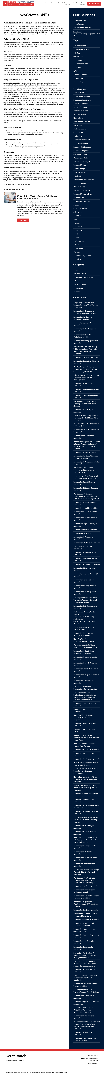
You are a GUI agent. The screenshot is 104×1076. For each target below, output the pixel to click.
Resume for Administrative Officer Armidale (84, 930)
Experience (77, 230)
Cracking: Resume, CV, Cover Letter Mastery (84, 628)
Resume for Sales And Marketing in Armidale (86, 806)
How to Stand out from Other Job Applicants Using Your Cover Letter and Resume (86, 839)
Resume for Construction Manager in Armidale (83, 634)
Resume (76, 292)
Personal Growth (80, 172)
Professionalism (79, 129)
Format (76, 205)
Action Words (78, 93)
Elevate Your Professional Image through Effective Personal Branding (86, 871)
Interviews (77, 259)
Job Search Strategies (81, 161)
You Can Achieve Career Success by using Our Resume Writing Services (86, 819)
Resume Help (78, 198)
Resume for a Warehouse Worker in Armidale (86, 463)
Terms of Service (26, 1072)
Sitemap (43, 1072)
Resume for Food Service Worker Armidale (86, 970)
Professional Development (83, 179)
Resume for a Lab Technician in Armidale (86, 503)
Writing (76, 252)
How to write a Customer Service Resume (83, 640)
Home (47, 3)
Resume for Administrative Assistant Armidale (84, 891)
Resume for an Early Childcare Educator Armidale (85, 457)
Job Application (79, 46)
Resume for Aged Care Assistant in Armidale (86, 1002)
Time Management (80, 103)
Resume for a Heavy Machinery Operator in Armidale (86, 897)
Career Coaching (79, 183)
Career (75, 270)
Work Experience (80, 89)
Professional (78, 248)
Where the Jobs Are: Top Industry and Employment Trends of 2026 (83, 470)
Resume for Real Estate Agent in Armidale (86, 575)
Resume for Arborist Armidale (85, 529)
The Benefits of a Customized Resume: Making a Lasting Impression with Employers (84, 880)
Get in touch (77, 32)
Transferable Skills (80, 158)
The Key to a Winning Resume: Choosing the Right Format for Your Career (85, 417)
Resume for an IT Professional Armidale (85, 754)
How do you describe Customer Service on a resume (85, 764)
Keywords (77, 85)
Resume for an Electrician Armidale (83, 437)
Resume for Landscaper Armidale (86, 759)
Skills (75, 234)
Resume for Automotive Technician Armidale (82, 336)
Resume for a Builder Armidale (85, 508)
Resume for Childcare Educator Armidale (85, 489)
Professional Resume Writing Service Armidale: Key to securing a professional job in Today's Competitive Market (84, 618)
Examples (77, 216)
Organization (78, 56)
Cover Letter (78, 288)
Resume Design (79, 82)
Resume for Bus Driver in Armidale (83, 682)
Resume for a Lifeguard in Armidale (83, 997)
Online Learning (79, 136)
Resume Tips (78, 78)
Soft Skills (77, 176)
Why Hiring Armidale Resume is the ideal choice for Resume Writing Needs (86, 377)
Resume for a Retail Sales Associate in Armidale (83, 652)
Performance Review (81, 122)
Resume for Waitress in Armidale (86, 543)
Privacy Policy (36, 1072)
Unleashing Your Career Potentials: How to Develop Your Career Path (86, 737)
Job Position (78, 212)
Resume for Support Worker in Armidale (85, 324)
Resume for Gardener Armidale (85, 910)
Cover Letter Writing (81, 49)
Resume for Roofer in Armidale (85, 886)
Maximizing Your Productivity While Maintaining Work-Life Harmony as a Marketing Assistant (85, 350)
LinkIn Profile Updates (82, 28)
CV (74, 281)
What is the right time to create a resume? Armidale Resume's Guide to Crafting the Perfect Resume (86, 445)
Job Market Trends (80, 154)
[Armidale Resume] (18, 5)
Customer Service (80, 208)
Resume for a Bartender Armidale (82, 853)
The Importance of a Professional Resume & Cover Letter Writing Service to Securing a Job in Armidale (86, 1025)
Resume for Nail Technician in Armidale (85, 607)
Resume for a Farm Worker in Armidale (85, 519)
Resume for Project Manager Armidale (84, 724)
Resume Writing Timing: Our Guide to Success (84, 1039)
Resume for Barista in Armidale (85, 357)
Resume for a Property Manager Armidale (86, 812)
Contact (82, 5)
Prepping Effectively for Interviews (82, 547)
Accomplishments (80, 64)
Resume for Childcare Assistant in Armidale (85, 794)
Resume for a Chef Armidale (84, 452)
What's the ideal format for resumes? (84, 710)
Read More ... (23, 220)
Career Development (81, 150)
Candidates (77, 226)
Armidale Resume (11, 1072)
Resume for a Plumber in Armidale (83, 538)
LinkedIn (71, 3)
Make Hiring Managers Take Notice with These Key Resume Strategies (85, 787)
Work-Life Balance (80, 107)
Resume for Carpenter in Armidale (83, 948)
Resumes (53, 3)
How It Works (80, 3)
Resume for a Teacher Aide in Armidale (85, 513)
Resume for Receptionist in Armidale (84, 865)
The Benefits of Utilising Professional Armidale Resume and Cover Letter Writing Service (86, 496)
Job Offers (77, 53)
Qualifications (78, 241)
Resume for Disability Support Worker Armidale (85, 985)
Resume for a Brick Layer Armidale (83, 826)
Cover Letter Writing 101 (82, 533)
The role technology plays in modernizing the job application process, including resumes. (86, 963)
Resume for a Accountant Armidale (83, 1017)
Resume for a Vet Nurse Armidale (82, 384)
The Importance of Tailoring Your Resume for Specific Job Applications (86, 977)
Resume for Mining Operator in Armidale (85, 342)
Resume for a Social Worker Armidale (84, 832)
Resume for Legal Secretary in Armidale (85, 525)
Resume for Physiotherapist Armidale (84, 569)
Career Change (79, 169)
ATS (75, 71)
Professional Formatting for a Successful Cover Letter (85, 914)
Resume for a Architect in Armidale (83, 942)
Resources (68, 5)
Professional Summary (82, 96)
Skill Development (80, 143)
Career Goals (78, 132)
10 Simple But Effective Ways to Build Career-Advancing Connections (37, 197)
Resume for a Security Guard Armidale (84, 593)
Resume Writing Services (83, 277)
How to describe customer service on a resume (83, 744)
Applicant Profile (80, 74)
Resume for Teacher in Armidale (86, 919)
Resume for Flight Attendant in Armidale (85, 670)
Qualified (76, 223)
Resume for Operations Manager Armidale (86, 362)
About (76, 5)
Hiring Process (79, 187)
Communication (79, 60)
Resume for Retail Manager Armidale (84, 483)
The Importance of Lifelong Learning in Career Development (86, 646)
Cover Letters (62, 3)
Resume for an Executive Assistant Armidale (83, 318)
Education (77, 67)
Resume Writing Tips (81, 201)
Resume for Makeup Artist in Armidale (84, 587)
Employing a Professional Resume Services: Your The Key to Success (85, 305)
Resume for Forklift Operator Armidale (84, 410)
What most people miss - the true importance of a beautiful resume (85, 904)
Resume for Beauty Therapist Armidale (84, 704)
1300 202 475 (95, 4)
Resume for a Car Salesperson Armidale (85, 330)
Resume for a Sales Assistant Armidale (85, 859)
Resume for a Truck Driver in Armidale (85, 664)
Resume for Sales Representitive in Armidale (86, 431)
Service (76, 245)
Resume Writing (79, 20)
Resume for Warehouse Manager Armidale (86, 390)
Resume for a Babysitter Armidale (83, 1033)
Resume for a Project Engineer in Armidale (86, 676)
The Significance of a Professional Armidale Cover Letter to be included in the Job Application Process (84, 696)
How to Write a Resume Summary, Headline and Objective (83, 717)
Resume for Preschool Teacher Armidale (85, 559)
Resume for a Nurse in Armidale (86, 749)
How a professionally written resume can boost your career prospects (85, 779)
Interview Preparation (82, 255)
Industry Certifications (82, 147)
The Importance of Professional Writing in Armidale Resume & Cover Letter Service (85, 599)
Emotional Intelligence (82, 100)
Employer (77, 237)
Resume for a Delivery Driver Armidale (84, 553)
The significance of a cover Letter (84, 730)
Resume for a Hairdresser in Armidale (84, 847)
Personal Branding (80, 111)
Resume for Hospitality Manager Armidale (86, 396)
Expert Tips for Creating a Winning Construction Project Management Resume (85, 955)
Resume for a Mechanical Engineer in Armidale (83, 924)
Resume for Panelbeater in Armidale (83, 581)
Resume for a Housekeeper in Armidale (85, 658)
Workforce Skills (80, 114)
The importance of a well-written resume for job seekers (86, 991)
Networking (78, 118)
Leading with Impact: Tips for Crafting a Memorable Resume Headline (85, 403)
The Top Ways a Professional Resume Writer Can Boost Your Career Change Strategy (85, 369)
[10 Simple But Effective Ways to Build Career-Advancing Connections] (10, 203)
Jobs (75, 219)
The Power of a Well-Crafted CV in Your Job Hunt (86, 425)
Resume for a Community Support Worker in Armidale (84, 312)
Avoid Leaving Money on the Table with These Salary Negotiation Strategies (84, 1009)
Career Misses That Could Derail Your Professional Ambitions (85, 477)
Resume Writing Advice (82, 194)
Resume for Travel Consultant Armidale (85, 800)
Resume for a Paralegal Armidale (86, 564)
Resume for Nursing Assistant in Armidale (86, 936)
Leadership (77, 125)
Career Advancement (81, 140)
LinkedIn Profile (79, 274)
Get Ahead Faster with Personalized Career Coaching (85, 688)
